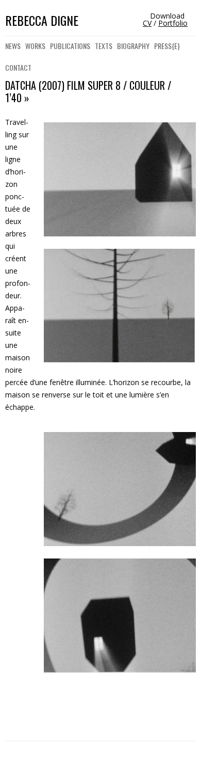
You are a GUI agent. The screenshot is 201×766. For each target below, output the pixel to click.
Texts (103, 45)
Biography (133, 45)
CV (147, 23)
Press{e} (167, 45)
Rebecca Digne (41, 20)
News (13, 45)
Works (35, 45)
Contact (18, 67)
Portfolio (173, 23)
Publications (70, 45)
